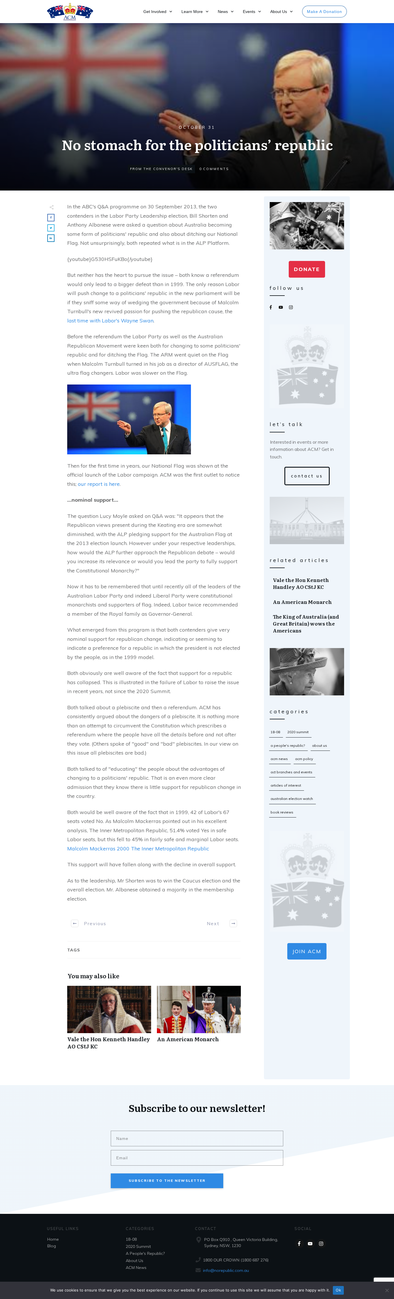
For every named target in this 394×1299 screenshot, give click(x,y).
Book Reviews (282, 812)
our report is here (99, 484)
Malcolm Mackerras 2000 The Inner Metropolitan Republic (138, 848)
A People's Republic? (288, 745)
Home (53, 1239)
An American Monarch (199, 1021)
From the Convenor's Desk (161, 169)
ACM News (279, 759)
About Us (319, 745)
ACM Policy (304, 759)
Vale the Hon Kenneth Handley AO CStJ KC (109, 1021)
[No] (387, 1290)
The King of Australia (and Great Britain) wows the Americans (307, 623)
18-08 (275, 732)
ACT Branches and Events (291, 772)
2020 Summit (298, 732)
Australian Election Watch (292, 798)
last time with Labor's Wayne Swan (110, 320)
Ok (338, 1290)
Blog (51, 1245)
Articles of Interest (286, 785)
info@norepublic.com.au (226, 1270)
